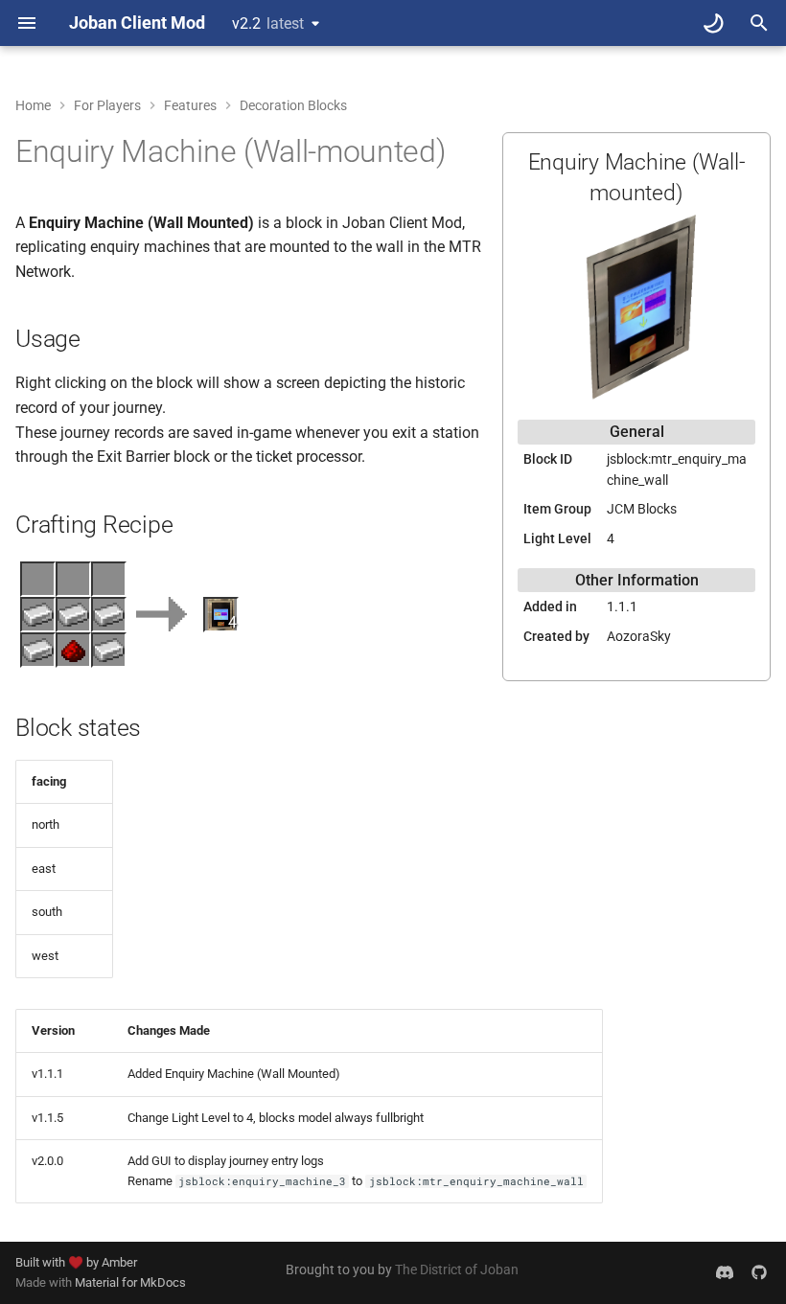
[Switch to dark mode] (713, 23)
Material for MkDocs (130, 1282)
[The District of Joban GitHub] (759, 1272)
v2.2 (268, 23)
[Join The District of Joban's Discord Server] (724, 1272)
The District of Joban (457, 1269)
